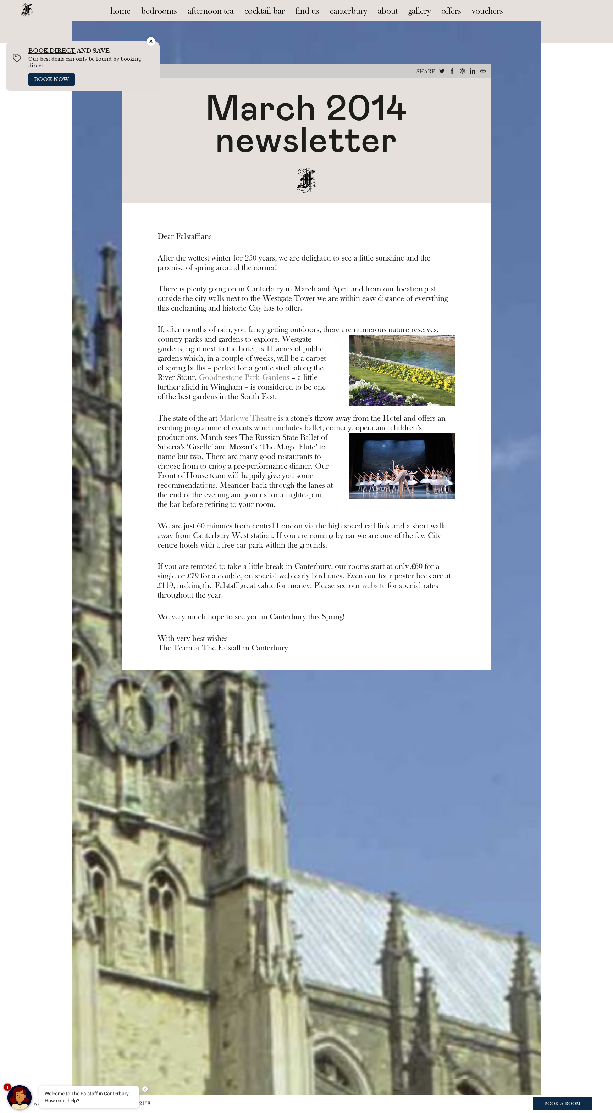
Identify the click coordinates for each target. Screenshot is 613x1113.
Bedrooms (159, 11)
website (374, 585)
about (388, 11)
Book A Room (562, 1104)
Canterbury (348, 11)
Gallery (419, 11)
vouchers (487, 11)
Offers (451, 11)
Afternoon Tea (211, 11)
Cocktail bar (264, 11)
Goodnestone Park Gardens (244, 377)
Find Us (307, 11)
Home (120, 11)
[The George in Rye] (27, 8)
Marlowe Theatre (248, 418)
